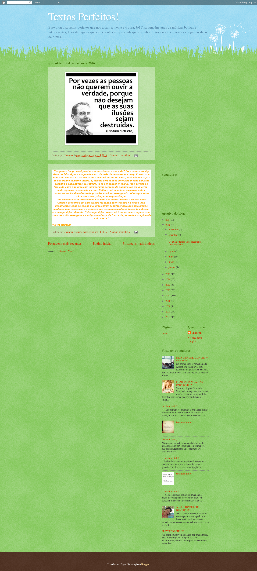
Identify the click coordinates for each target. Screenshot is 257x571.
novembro (174, 229)
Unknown (196, 333)
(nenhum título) (169, 406)
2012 (168, 290)
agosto (172, 251)
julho (171, 256)
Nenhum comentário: (120, 155)
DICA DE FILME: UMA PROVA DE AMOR (192, 359)
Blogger (145, 564)
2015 (168, 274)
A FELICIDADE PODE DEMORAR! (187, 508)
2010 (168, 300)
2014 (168, 279)
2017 (168, 219)
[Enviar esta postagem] (135, 155)
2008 (168, 311)
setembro (173, 234)
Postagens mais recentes (65, 243)
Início (164, 333)
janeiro (172, 267)
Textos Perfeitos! (83, 16)
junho (172, 261)
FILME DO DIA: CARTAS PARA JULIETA (189, 383)
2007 (168, 317)
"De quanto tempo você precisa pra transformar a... (184, 243)
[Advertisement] (176, 113)
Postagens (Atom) (65, 251)
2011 (168, 295)
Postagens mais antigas (139, 243)
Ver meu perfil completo (195, 339)
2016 (168, 224)
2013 (168, 284)
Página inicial (102, 243)
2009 (168, 306)
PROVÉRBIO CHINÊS (173, 531)
